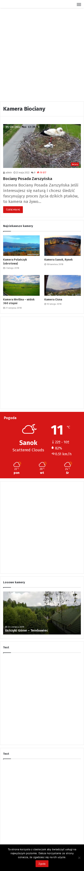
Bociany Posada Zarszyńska (27, 178)
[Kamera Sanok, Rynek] (62, 245)
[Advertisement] (42, 55)
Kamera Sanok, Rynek (58, 259)
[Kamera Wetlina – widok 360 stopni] (21, 285)
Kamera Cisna (53, 299)
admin (8, 172)
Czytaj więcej (13, 209)
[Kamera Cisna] (62, 285)
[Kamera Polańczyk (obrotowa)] (21, 245)
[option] (42, 612)
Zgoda (42, 863)
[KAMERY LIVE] (16, 5)
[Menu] (79, 5)
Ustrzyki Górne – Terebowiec (26, 630)
